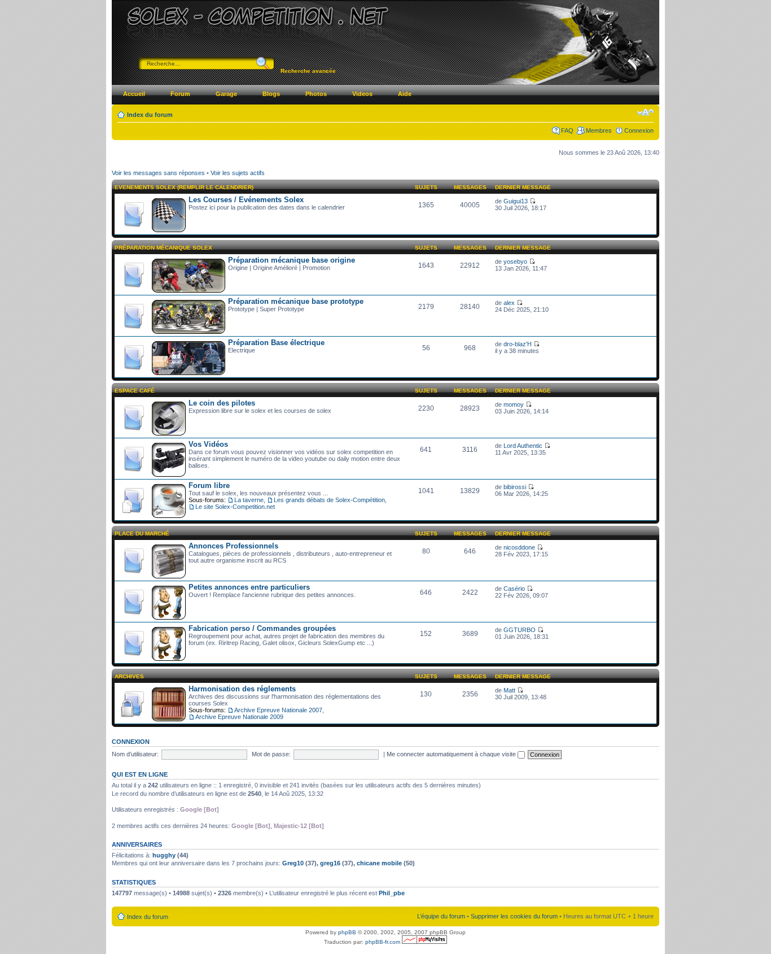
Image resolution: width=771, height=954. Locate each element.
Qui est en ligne (140, 774)
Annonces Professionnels (233, 546)
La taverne (249, 499)
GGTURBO (519, 629)
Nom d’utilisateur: (135, 754)
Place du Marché (142, 533)
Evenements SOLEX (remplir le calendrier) (184, 187)
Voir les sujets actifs (238, 172)
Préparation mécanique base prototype (295, 301)
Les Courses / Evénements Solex (246, 199)
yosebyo (515, 261)
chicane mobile (379, 863)
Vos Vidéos (208, 444)
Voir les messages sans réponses (158, 172)
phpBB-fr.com (382, 942)
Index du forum (150, 114)
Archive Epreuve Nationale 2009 (239, 716)
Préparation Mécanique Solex (163, 248)
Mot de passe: (271, 754)
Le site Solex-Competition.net (235, 506)
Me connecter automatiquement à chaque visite (452, 754)
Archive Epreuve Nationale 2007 (278, 710)
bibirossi (514, 486)
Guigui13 (515, 201)
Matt (509, 690)
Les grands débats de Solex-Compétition (329, 499)
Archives (129, 676)
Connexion (639, 130)
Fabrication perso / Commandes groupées (262, 628)
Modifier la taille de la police (645, 112)
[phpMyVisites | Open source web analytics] (424, 942)
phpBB (347, 932)
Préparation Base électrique (276, 342)
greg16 (330, 863)
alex (509, 302)
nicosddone (519, 547)
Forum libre (209, 485)
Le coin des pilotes (222, 403)
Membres (599, 130)
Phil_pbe (392, 893)
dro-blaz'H (517, 344)
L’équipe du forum (441, 916)
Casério (514, 588)
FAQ (567, 130)
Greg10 (293, 863)
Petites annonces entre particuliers (249, 587)
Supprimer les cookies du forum (514, 916)
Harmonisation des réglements (242, 689)
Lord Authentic (522, 445)
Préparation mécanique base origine (291, 260)
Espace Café (135, 390)
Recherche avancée (308, 71)
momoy (513, 404)
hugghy (164, 855)
